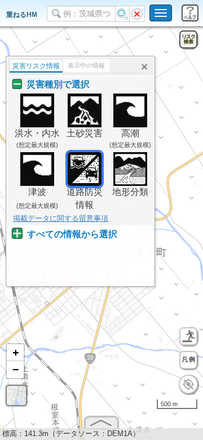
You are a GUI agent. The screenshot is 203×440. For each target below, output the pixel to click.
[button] (15, 352)
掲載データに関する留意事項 (60, 218)
